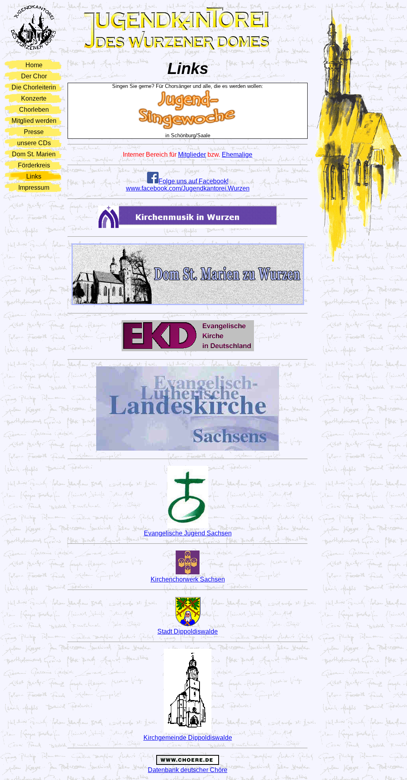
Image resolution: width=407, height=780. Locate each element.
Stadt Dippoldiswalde (187, 631)
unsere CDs (34, 143)
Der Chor (34, 76)
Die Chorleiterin (34, 87)
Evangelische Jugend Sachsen (188, 533)
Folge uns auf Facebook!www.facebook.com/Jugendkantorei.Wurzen (188, 185)
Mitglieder (192, 154)
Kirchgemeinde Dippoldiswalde (187, 737)
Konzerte (34, 98)
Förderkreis (34, 165)
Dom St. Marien (34, 154)
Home (34, 65)
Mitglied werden (34, 120)
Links (33, 176)
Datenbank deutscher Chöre (187, 769)
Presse (34, 131)
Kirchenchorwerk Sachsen (188, 579)
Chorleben (34, 109)
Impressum (33, 187)
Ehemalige (237, 154)
